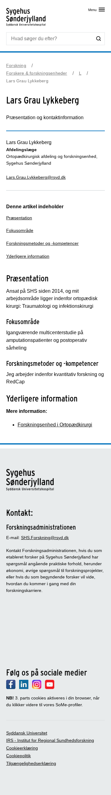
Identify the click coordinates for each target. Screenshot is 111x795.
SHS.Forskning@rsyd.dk (45, 537)
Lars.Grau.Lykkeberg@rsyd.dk (36, 177)
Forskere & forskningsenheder (36, 73)
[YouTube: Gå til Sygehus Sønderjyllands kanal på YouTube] (49, 687)
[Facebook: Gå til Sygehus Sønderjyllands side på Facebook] (10, 687)
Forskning (16, 65)
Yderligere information (27, 256)
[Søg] (98, 38)
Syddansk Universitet (26, 732)
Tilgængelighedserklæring (31, 763)
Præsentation (19, 217)
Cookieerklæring (22, 748)
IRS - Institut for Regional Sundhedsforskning (50, 740)
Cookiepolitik (18, 755)
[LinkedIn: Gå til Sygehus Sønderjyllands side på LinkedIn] (23, 687)
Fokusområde (19, 230)
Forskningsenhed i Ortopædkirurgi (55, 424)
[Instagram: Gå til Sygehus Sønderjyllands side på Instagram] (36, 687)
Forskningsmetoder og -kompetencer (42, 243)
